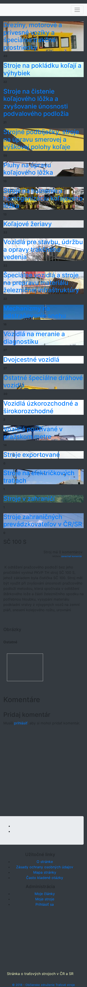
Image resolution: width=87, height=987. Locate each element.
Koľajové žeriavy (27, 224)
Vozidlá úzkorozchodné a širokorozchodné (40, 407)
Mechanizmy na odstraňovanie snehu (34, 312)
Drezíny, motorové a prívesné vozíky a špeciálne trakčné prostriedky (32, 36)
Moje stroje (44, 899)
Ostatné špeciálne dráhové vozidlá (43, 381)
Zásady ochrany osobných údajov (44, 867)
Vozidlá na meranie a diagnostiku (34, 337)
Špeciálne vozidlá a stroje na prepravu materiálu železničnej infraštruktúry (41, 282)
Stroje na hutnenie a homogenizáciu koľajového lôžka (43, 198)
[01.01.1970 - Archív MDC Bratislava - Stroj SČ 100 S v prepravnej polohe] (25, 667)
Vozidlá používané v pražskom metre (33, 432)
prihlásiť (20, 723)
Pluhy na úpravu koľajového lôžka (28, 168)
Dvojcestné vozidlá (31, 359)
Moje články (45, 893)
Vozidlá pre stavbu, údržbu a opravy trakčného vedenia (43, 249)
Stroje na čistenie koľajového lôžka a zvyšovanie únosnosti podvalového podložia (36, 103)
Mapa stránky (44, 872)
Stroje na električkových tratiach (39, 476)
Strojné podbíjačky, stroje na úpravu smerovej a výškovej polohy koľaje (41, 139)
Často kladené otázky (44, 877)
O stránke (45, 861)
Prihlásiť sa (44, 904)
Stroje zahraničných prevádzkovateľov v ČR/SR (42, 520)
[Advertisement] (43, 772)
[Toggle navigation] (77, 9)
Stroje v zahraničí (29, 498)
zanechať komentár (71, 556)
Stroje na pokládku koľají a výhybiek (42, 69)
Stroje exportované (31, 454)
